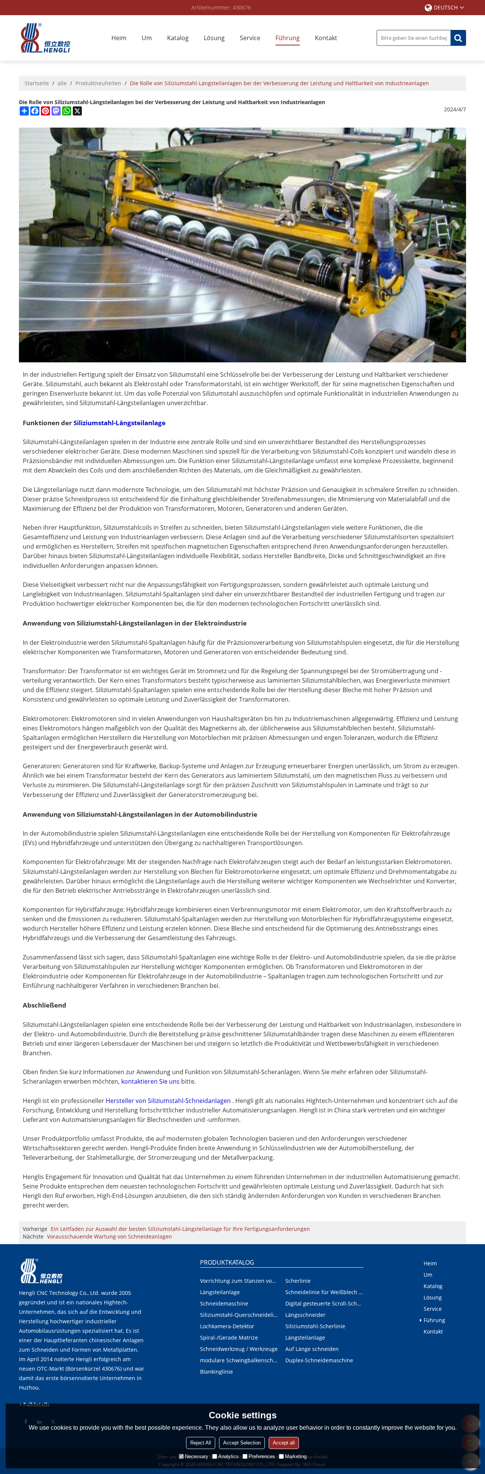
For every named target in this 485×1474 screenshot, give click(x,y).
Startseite (37, 83)
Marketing (296, 1456)
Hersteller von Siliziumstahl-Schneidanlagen (168, 1101)
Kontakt (326, 38)
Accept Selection (242, 1443)
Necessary (196, 1456)
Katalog (178, 38)
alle (62, 83)
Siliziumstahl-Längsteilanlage (120, 422)
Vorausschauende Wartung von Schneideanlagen (109, 1236)
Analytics (228, 1456)
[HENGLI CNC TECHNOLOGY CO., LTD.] (45, 38)
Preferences (262, 1456)
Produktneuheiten (98, 83)
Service (250, 38)
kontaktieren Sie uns (150, 1081)
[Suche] (458, 37)
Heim (119, 38)
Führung (287, 38)
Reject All (200, 1443)
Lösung (214, 38)
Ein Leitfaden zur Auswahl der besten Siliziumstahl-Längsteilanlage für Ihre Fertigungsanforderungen (180, 1228)
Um (147, 38)
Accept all (284, 1443)
